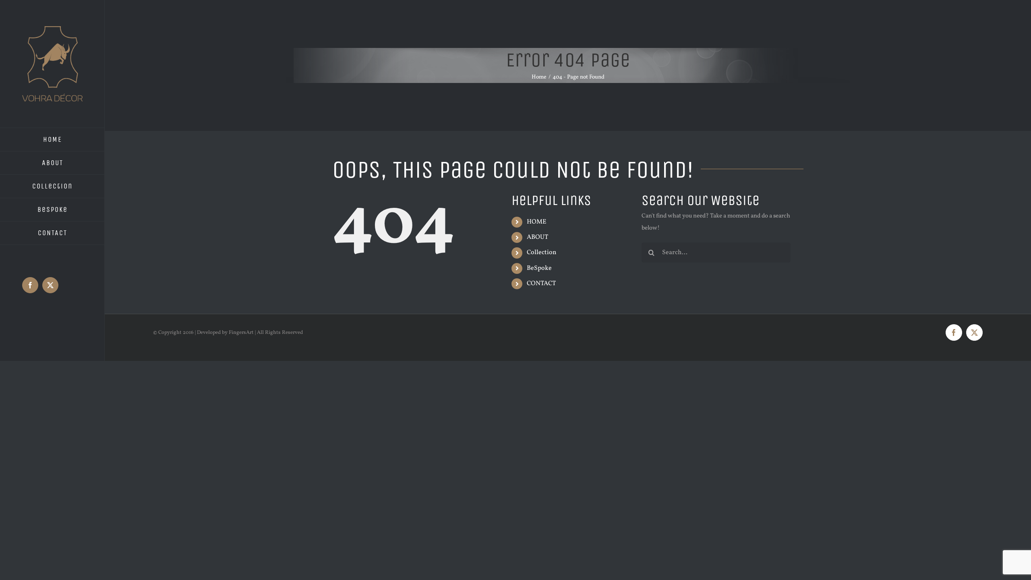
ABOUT (537, 237)
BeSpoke (539, 268)
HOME (537, 222)
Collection (542, 252)
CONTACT (541, 283)
